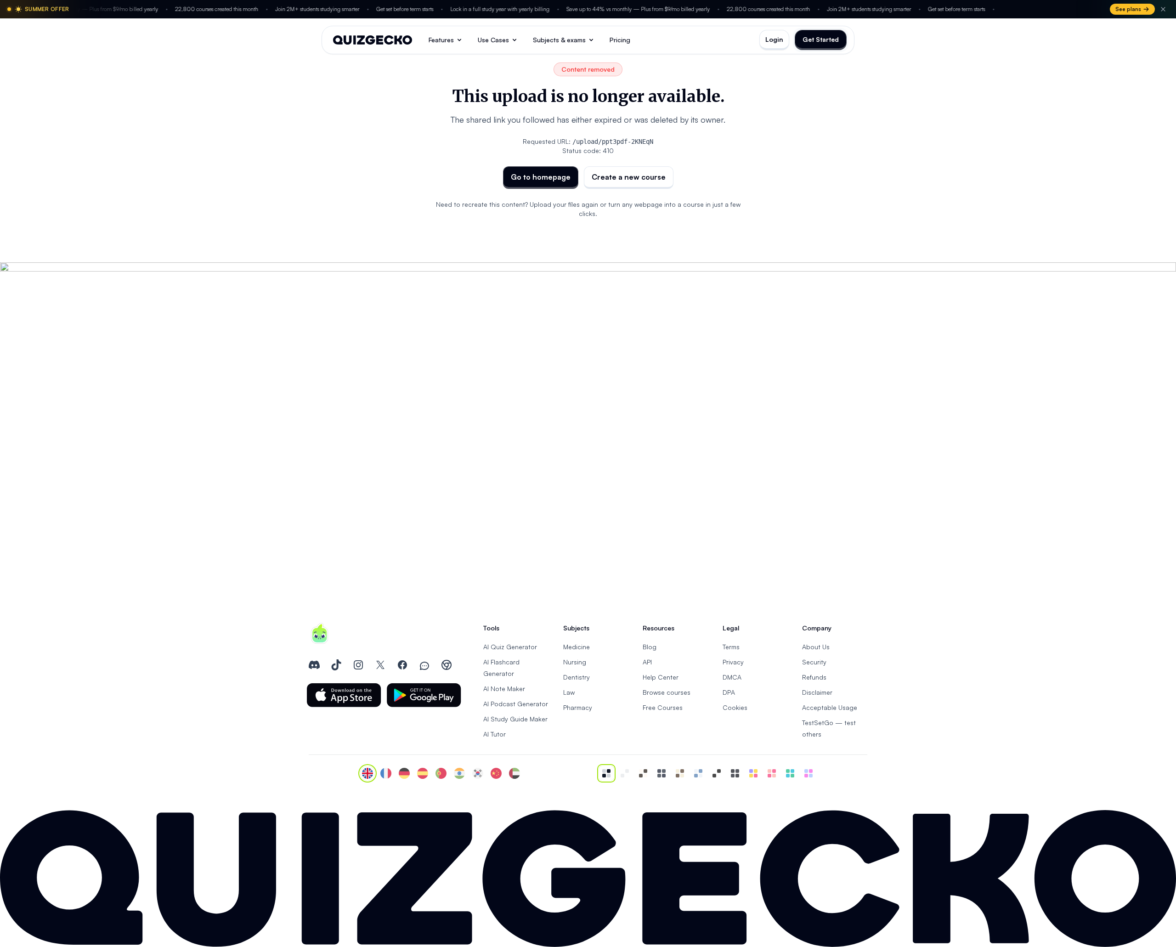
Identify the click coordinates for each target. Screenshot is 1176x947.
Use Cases (493, 40)
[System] (606, 773)
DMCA (732, 677)
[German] (404, 773)
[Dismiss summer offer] (1163, 9)
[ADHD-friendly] (698, 773)
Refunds (814, 677)
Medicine (576, 647)
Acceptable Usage (829, 707)
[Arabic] (514, 773)
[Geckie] (753, 773)
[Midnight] (735, 773)
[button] (344, 695)
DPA (729, 692)
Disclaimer (817, 692)
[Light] (624, 773)
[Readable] (643, 773)
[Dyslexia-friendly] (680, 773)
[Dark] (661, 773)
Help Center (660, 677)
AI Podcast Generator (515, 704)
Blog (649, 647)
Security (814, 662)
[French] (386, 773)
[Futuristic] (790, 773)
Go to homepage (541, 176)
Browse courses (666, 692)
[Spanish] (422, 773)
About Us (816, 647)
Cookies (735, 707)
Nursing (574, 662)
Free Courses (663, 707)
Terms (731, 647)
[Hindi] (459, 773)
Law (569, 692)
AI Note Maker (504, 688)
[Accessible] (716, 773)
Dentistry (576, 677)
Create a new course (629, 176)
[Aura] (771, 773)
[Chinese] (496, 773)
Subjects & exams (559, 40)
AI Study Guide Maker (515, 719)
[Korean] (477, 773)
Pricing (620, 40)
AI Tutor (494, 734)
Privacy (733, 662)
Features (441, 40)
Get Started (821, 39)
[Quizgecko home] (372, 40)
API (647, 662)
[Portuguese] (441, 773)
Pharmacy (577, 707)
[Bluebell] (808, 773)
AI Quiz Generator (510, 647)
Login (774, 39)
